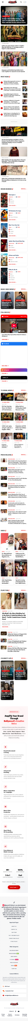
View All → (24, 188)
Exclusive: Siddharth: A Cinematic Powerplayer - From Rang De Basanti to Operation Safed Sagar (12, 102)
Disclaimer (17, 1015)
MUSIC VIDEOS (14, 956)
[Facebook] (15, 1011)
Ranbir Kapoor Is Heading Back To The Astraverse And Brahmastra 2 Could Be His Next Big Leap (12, 114)
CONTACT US (14, 929)
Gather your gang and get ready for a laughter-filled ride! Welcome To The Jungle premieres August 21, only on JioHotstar (13, 47)
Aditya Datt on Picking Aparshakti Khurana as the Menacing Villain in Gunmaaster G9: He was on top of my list (14, 180)
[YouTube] (18, 1011)
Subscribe (5, 339)
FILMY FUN (14, 968)
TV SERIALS (12, 959)
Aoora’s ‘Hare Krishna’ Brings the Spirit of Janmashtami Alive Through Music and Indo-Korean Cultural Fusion (14, 20)
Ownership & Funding (24, 1015)
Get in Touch (13, 887)
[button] (2, 2)
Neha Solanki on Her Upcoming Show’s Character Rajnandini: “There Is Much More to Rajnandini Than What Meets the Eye (14, 161)
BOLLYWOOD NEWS (14, 950)
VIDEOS (12, 965)
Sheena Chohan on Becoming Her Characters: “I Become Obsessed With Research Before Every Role (12, 108)
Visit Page (4, 365)
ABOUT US (14, 926)
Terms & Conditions (9, 1015)
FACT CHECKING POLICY (14, 935)
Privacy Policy (3, 1015)
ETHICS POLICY (14, 941)
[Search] (21, 2)
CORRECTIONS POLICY (14, 938)
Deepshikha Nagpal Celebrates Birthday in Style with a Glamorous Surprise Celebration (12, 95)
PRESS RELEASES (14, 962)
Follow (4, 373)
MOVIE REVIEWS (12, 953)
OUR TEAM (14, 932)
